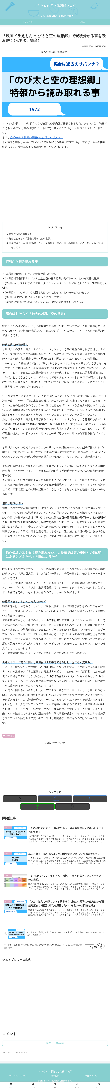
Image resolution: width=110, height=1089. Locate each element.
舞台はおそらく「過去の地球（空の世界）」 (32, 238)
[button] (72, 806)
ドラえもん (9, 736)
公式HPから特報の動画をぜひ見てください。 (36, 137)
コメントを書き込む (55, 1043)
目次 (50, 227)
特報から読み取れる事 (20, 233)
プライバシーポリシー (19, 1076)
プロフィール (91, 1076)
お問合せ (55, 1076)
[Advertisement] (55, 193)
